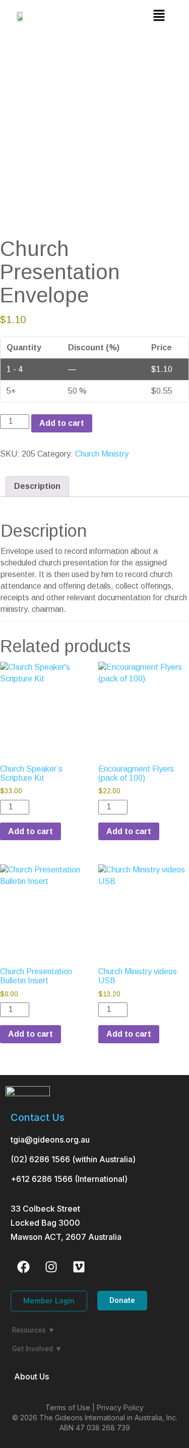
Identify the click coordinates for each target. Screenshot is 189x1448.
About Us (31, 1376)
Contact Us (38, 1117)
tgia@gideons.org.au (50, 1140)
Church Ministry (102, 454)
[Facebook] (23, 1266)
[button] (159, 16)
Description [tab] (37, 486)
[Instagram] (51, 1266)
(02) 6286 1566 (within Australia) (73, 1159)
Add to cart (61, 423)
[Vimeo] (78, 1266)
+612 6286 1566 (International (67, 1179)
